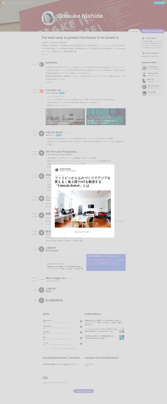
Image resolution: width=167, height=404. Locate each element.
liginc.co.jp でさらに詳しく (83, 232)
